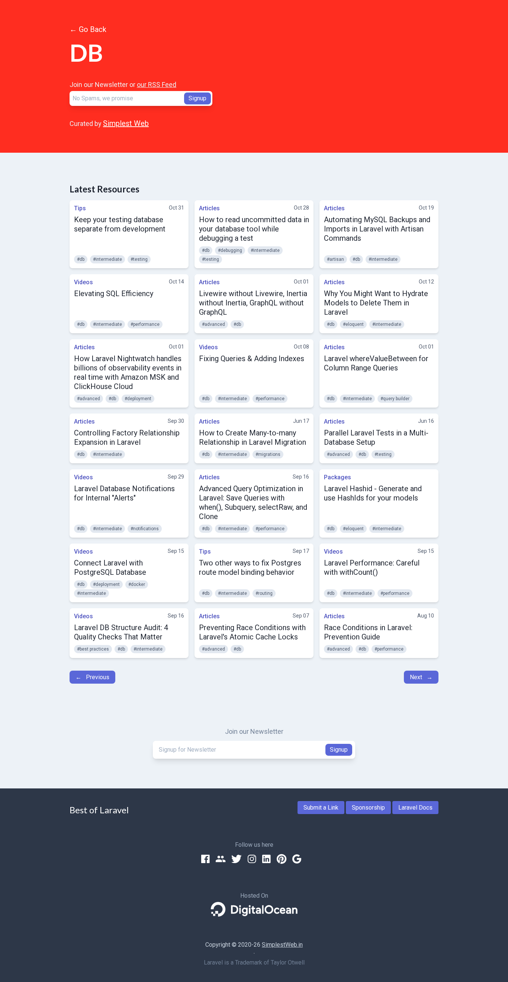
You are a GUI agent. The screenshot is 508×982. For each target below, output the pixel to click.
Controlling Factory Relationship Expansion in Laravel (127, 437)
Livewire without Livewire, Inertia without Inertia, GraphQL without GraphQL (253, 303)
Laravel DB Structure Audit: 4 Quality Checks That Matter (121, 632)
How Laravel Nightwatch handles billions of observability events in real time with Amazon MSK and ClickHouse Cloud (127, 372)
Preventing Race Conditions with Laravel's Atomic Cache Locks (252, 632)
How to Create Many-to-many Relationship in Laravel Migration (252, 437)
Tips (80, 208)
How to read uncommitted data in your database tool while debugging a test (254, 229)
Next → (421, 677)
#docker (136, 584)
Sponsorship (368, 807)
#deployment (138, 398)
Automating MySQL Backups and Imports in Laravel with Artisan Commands (377, 229)
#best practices (93, 649)
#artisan (335, 259)
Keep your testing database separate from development (119, 224)
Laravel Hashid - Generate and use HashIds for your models (373, 493)
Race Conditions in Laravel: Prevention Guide (368, 632)
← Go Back (88, 29)
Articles (209, 208)
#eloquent (353, 324)
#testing (139, 259)
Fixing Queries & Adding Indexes (251, 358)
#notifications (145, 528)
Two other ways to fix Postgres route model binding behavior (250, 567)
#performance (145, 324)
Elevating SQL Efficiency (113, 293)
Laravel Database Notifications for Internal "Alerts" (124, 493)
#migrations (267, 454)
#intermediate (107, 259)
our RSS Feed (156, 84)
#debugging (230, 250)
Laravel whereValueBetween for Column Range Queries (376, 363)
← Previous (92, 677)
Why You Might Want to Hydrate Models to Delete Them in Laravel (376, 303)
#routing (264, 593)
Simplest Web (126, 123)
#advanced (213, 324)
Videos (83, 282)
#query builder (394, 398)
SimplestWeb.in (282, 944)
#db (80, 259)
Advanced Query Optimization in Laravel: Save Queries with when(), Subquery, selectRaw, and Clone (253, 502)
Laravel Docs (415, 807)
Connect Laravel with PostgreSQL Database (110, 567)
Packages (337, 477)
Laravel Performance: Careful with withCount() (371, 567)
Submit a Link (320, 807)
